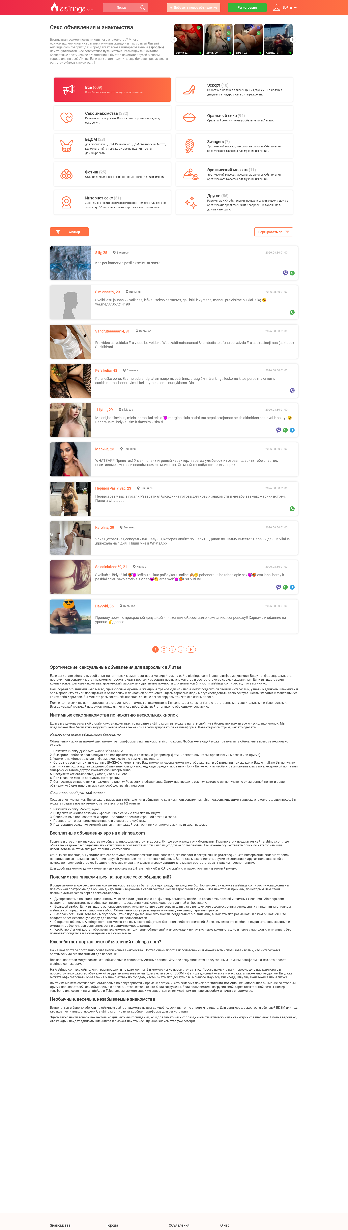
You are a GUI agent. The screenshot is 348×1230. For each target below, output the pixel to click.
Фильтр (74, 232)
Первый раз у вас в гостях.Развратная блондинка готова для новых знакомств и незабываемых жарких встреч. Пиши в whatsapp (190, 498)
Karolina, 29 (104, 527)
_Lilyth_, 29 (104, 410)
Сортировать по (270, 232)
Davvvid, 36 (104, 606)
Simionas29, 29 (107, 292)
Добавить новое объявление (195, 7)
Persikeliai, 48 (106, 370)
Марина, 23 (104, 449)
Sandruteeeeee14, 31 (112, 331)
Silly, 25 (101, 253)
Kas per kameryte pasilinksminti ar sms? (127, 263)
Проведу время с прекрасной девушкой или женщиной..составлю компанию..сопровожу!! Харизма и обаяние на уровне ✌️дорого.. (190, 619)
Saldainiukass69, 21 (111, 567)
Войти (287, 7)
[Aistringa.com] (72, 7)
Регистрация (247, 7)
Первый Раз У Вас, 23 (113, 488)
